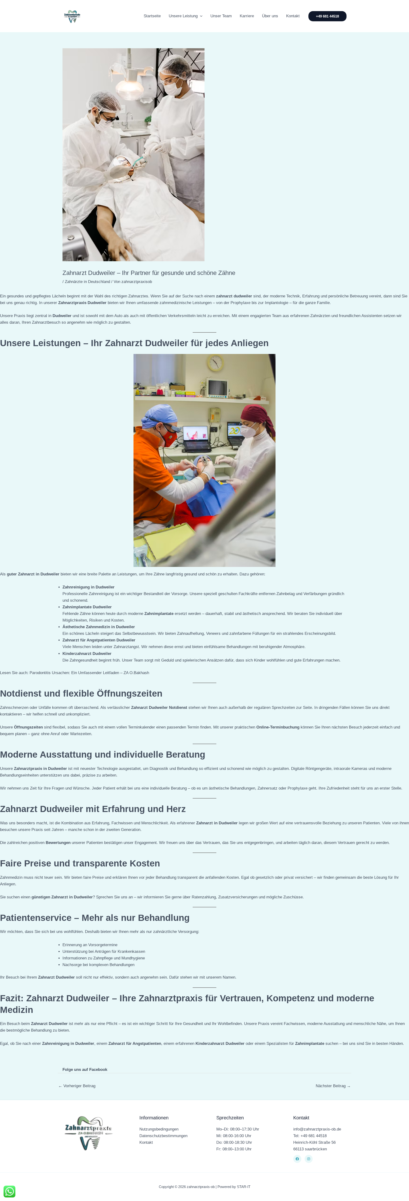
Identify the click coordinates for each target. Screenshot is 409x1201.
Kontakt (293, 16)
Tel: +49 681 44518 (310, 1136)
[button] (327, 16)
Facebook (98, 1069)
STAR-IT (243, 1187)
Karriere (247, 16)
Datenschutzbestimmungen (163, 1136)
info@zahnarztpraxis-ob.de (317, 1129)
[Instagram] (309, 1159)
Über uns (270, 16)
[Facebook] (297, 1159)
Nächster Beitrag (333, 1086)
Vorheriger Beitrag (76, 1086)
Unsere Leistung (183, 16)
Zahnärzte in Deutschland (87, 281)
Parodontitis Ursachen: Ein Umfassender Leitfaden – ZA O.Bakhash (89, 673)
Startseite (152, 16)
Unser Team (221, 16)
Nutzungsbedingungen (158, 1129)
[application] (200, 16)
